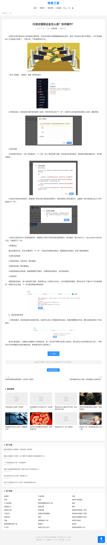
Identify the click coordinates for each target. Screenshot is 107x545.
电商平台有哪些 (77, 499)
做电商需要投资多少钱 (45, 503)
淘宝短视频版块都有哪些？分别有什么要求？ (19, 379)
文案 (73, 496)
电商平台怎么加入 (44, 527)
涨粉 (39, 517)
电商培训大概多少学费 (79, 513)
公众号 (6, 527)
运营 (35, 8)
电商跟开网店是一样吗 (79, 510)
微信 (73, 506)
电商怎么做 (7, 510)
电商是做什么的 (43, 520)
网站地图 (53, 537)
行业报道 (58, 8)
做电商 (40, 524)
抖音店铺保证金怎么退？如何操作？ (53, 24)
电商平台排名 (76, 520)
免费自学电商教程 (44, 513)
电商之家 (53, 3)
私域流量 (41, 510)
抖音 (5, 499)
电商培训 (7, 517)
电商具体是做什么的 (78, 527)
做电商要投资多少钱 (10, 524)
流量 (5, 520)
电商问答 (50, 8)
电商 (39, 499)
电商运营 (4, 13)
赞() (53, 354)
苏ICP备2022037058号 (64, 537)
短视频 (42, 8)
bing (64, 8)
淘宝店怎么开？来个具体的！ (64, 427)
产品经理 (41, 496)
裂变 (73, 503)
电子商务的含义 (53, 370)
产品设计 (7, 513)
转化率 (74, 524)
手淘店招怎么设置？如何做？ (14, 407)
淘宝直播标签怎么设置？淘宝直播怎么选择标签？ (86, 379)
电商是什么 (7, 506)
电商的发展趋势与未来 (79, 517)
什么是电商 (7, 503)
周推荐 (6, 496)
